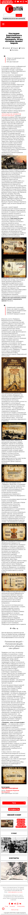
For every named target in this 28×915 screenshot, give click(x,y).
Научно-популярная (10, 788)
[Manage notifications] (3, 908)
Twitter (22, 48)
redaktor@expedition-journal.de (15, 892)
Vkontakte (14, 50)
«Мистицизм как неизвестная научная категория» (11, 114)
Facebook (7, 48)
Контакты (12, 906)
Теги (14, 803)
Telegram (15, 48)
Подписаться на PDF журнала (14, 18)
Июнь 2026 (21, 822)
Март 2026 (21, 824)
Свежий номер (14, 815)
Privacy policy (21, 906)
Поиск (18, 15)
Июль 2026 (21, 820)
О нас (6, 906)
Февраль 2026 (21, 827)
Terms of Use (14, 909)
